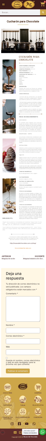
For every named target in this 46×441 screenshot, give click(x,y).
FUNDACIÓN (38, 417)
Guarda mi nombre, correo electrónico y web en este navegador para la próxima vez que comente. (23, 362)
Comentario (12, 294)
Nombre (10, 325)
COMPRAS (38, 393)
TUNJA (22, 405)
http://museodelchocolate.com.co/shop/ (23, 243)
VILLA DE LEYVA (38, 405)
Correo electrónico (15, 336)
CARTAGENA (7, 405)
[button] (3, 4)
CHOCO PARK (7, 393)
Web (8, 347)
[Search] (43, 12)
